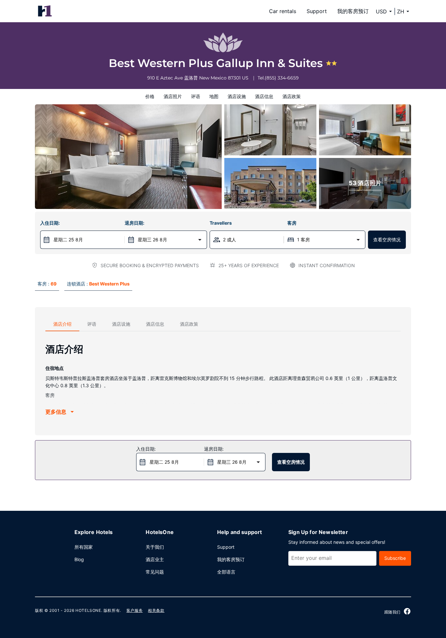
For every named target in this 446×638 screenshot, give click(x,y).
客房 (291, 223)
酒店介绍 (62, 324)
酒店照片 (173, 96)
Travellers (221, 223)
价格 (149, 96)
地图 (213, 96)
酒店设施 (237, 96)
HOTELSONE (88, 610)
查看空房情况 (387, 239)
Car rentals (282, 11)
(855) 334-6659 (282, 78)
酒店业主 (155, 559)
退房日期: (134, 223)
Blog (79, 559)
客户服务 (134, 610)
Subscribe (395, 558)
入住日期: (50, 223)
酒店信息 (264, 96)
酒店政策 (291, 96)
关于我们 (155, 547)
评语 (195, 96)
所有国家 (83, 547)
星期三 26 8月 (152, 239)
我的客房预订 (353, 11)
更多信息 (55, 411)
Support (317, 11)
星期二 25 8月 (68, 239)
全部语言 (226, 572)
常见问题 (155, 572)
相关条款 (156, 610)
